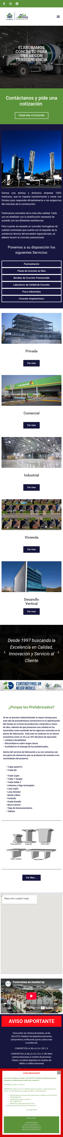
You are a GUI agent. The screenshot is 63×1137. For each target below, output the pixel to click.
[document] (31, 568)
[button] (59, 1073)
